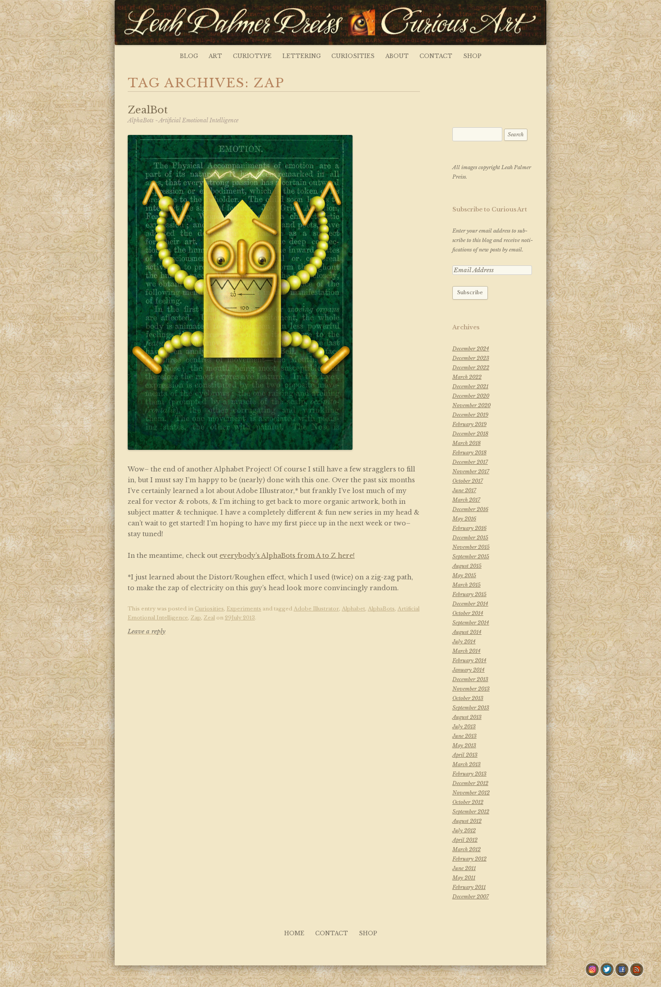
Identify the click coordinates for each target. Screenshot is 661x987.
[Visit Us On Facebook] (621, 974)
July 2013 (464, 726)
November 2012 (471, 793)
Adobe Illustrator (316, 609)
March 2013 (466, 764)
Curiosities (353, 56)
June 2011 (464, 868)
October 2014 (467, 613)
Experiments (244, 609)
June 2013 (464, 736)
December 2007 (470, 896)
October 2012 (467, 802)
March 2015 (466, 585)
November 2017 (470, 471)
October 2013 (467, 698)
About (397, 56)
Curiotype (252, 56)
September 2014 (470, 622)
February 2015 (469, 594)
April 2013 (465, 755)
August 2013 (467, 717)
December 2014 (470, 604)
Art (215, 56)
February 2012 (469, 859)
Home (294, 933)
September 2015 (470, 556)
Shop (472, 56)
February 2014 (469, 660)
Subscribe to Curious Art (489, 209)
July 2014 (464, 641)
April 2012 (465, 840)
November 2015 (471, 547)
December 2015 (470, 537)
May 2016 (464, 519)
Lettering (301, 56)
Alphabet (353, 609)
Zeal (209, 618)
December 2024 (470, 348)
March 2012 (466, 849)
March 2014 (466, 651)
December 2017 (470, 462)
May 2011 (463, 878)
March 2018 (466, 443)
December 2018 (470, 434)
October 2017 (467, 481)
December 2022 (470, 367)
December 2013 (470, 679)
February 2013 (469, 774)
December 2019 (470, 415)
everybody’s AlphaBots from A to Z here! (287, 556)
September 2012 (470, 811)
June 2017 (464, 490)
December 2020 (470, 396)
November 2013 (471, 689)
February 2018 (469, 452)
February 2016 (469, 528)
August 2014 (467, 632)
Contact (436, 56)
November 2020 (471, 405)
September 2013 (470, 707)
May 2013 (464, 745)
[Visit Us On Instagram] (592, 974)
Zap (196, 618)
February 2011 (469, 887)
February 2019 (469, 424)
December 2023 (470, 358)
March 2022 (467, 377)
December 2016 (470, 509)
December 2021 (470, 386)
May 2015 (464, 575)
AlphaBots (381, 609)
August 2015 (467, 566)
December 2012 (470, 783)
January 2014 (468, 670)
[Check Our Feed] (636, 974)
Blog (189, 56)
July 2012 (464, 830)
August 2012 (467, 821)
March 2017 (466, 500)
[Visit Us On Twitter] (606, 974)
